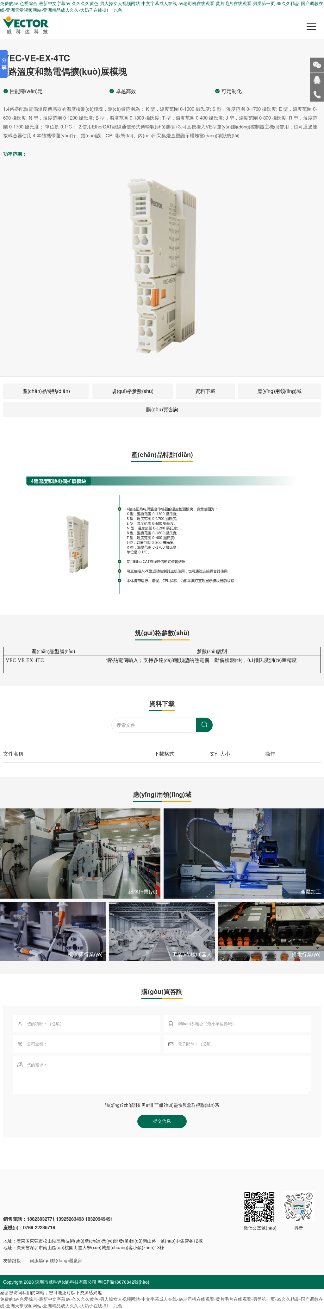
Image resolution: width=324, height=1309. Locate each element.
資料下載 (205, 391)
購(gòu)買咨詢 (162, 409)
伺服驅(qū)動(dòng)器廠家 (56, 1260)
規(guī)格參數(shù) (132, 391)
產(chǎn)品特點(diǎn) (46, 391)
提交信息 (162, 1121)
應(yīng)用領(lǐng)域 (279, 391)
